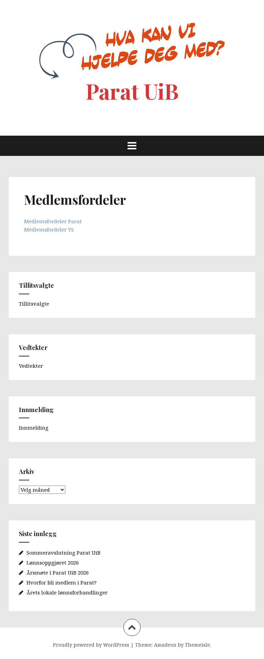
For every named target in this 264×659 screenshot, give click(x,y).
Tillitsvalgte (34, 303)
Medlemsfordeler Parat (53, 221)
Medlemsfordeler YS (49, 229)
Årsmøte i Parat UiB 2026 (57, 572)
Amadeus (165, 644)
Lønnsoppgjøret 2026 (52, 562)
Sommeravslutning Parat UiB (63, 552)
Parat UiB (132, 91)
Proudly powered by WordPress (91, 644)
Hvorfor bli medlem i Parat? (61, 582)
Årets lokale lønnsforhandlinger (67, 592)
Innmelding (33, 427)
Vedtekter (31, 365)
